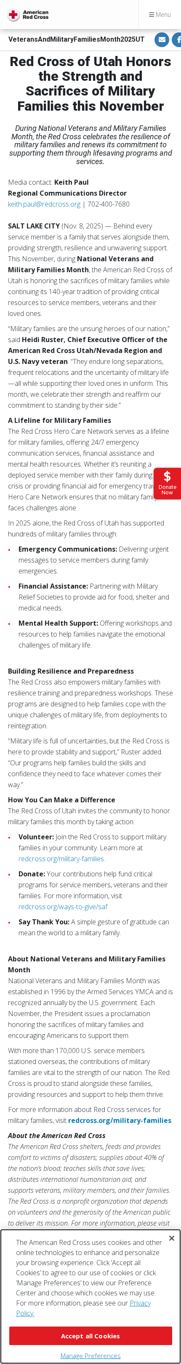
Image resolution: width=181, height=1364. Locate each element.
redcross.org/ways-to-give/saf (63, 906)
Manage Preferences (91, 1355)
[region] (90, 1296)
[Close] (171, 1238)
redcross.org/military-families (61, 858)
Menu (162, 15)
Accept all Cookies (90, 1336)
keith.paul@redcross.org (44, 204)
